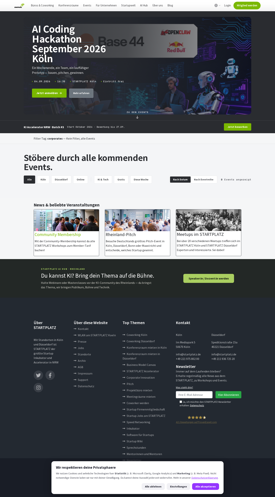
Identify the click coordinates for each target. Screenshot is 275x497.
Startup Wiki (135, 441)
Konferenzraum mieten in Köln (147, 347)
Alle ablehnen (153, 486)
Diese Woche (141, 179)
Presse (82, 341)
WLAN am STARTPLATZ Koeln (97, 335)
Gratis (121, 179)
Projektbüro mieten (139, 390)
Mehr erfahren (81, 93)
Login (227, 5)
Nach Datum (180, 179)
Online (80, 179)
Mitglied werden (247, 5)
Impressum (85, 373)
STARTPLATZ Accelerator (143, 371)
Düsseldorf (61, 179)
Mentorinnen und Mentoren (144, 454)
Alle (29, 179)
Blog (170, 5)
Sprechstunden (136, 447)
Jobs (81, 348)
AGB (80, 367)
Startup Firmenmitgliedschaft (146, 409)
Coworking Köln (137, 335)
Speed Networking (138, 422)
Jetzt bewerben (238, 127)
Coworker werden (138, 403)
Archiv (82, 360)
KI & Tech (103, 179)
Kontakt (83, 329)
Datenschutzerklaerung (204, 477)
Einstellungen (178, 486)
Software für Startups (140, 435)
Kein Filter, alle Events (80, 138)
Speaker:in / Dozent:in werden (209, 278)
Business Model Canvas (141, 365)
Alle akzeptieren (205, 486)
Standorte (84, 354)
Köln (43, 179)
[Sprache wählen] (217, 5)
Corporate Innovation (141, 377)
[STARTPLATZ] (19, 5)
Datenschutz (86, 386)
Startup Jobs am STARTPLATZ (146, 416)
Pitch (130, 384)
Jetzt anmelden (47, 93)
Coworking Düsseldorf (141, 341)
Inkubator (133, 428)
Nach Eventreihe (203, 179)
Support (83, 380)
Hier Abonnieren (228, 395)
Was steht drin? (184, 387)
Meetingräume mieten (141, 396)
